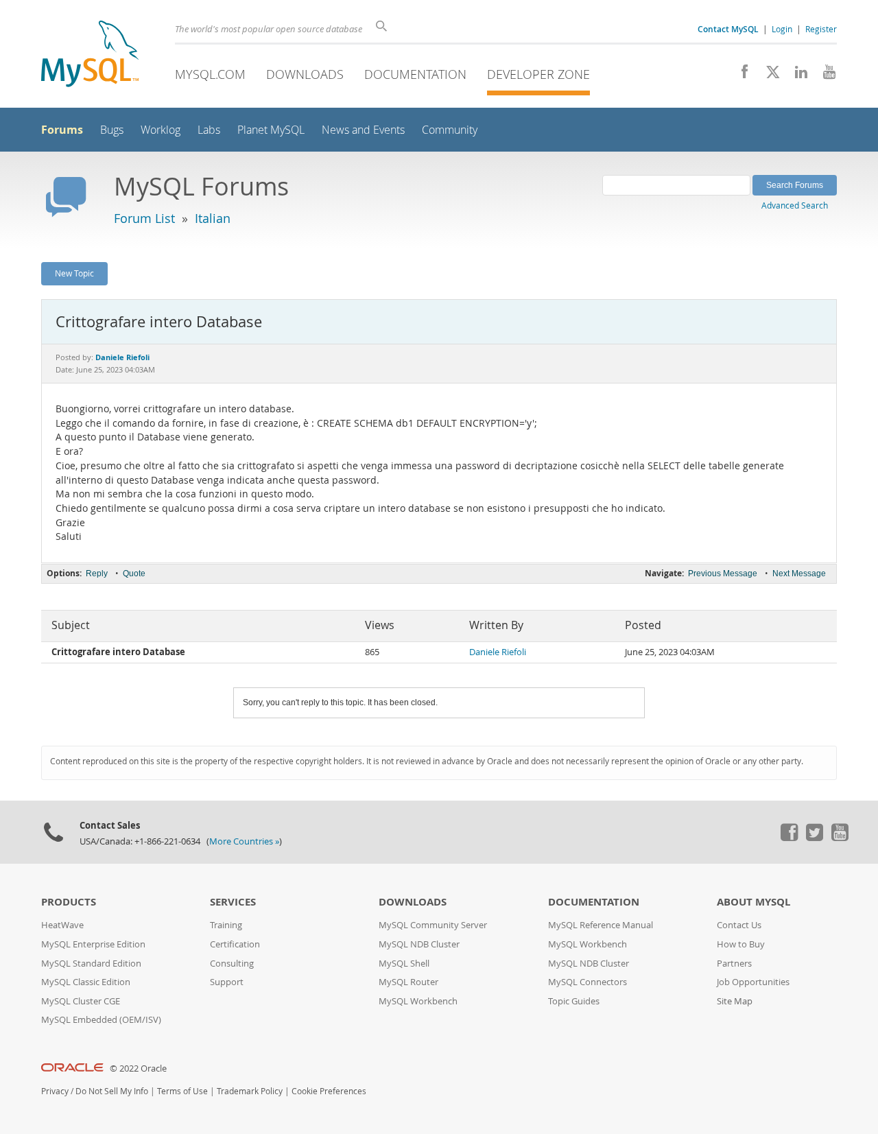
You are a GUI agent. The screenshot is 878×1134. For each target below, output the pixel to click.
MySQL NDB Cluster (419, 944)
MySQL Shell (404, 963)
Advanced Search (794, 205)
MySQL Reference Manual (600, 925)
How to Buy (741, 944)
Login (782, 28)
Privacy (55, 1091)
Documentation (415, 74)
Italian (212, 218)
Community (449, 130)
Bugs (111, 130)
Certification (235, 944)
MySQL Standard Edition (91, 963)
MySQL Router (408, 982)
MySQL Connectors (587, 982)
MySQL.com (210, 74)
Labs (209, 130)
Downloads (305, 74)
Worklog (160, 130)
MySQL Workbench (418, 1001)
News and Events (363, 130)
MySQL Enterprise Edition (93, 944)
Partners (734, 963)
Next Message (799, 573)
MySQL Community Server (433, 925)
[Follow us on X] (768, 75)
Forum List (144, 218)
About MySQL (753, 902)
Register (821, 28)
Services (233, 902)
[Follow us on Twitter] (814, 837)
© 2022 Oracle (138, 1068)
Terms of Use (182, 1091)
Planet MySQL (271, 130)
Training (226, 925)
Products (68, 902)
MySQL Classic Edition (85, 982)
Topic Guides (574, 1001)
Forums (62, 129)
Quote (134, 573)
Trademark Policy (250, 1091)
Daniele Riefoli (497, 652)
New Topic (74, 273)
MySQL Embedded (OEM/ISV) (101, 1020)
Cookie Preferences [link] (329, 1091)
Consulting (232, 963)
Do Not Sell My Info (111, 1091)
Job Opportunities (753, 982)
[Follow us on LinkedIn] (796, 75)
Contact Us (739, 925)
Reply (97, 573)
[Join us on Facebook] (739, 75)
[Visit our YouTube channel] (824, 75)
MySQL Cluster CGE (80, 1001)
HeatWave (62, 925)
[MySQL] (89, 55)
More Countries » (244, 841)
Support (227, 982)
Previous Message (722, 573)
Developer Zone (538, 74)
